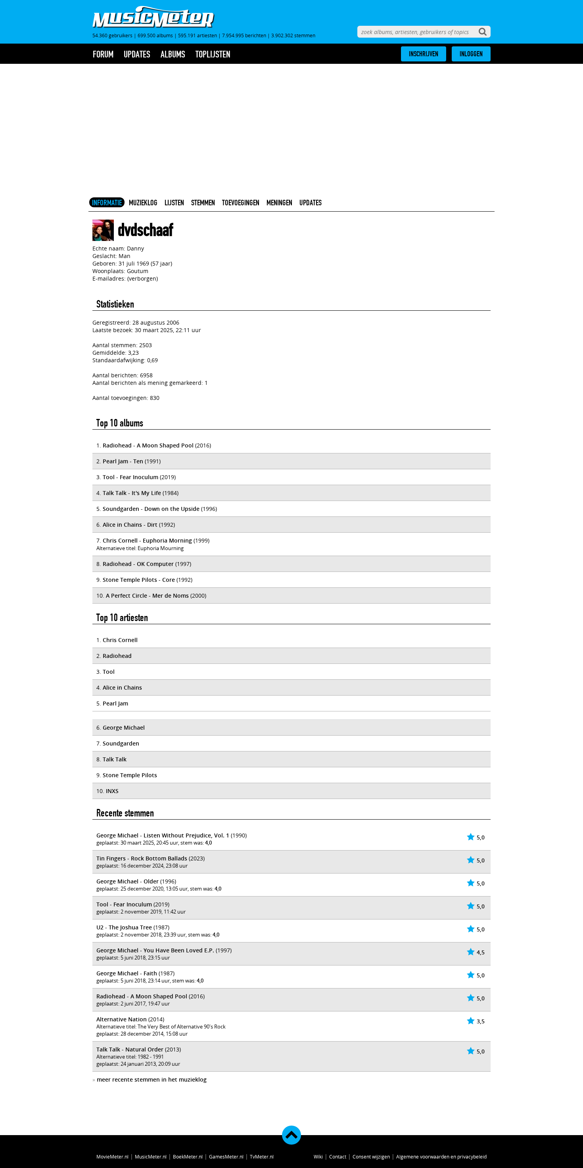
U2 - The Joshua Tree (124, 927)
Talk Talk (115, 759)
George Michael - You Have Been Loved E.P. (155, 950)
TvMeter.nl (262, 1156)
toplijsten (213, 54)
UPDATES (310, 202)
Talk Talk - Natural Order (129, 1049)
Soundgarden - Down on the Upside (151, 508)
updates (137, 54)
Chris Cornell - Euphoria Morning (147, 540)
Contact (337, 1156)
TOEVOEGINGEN (240, 202)
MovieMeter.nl (112, 1156)
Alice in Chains (122, 687)
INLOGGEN (471, 54)
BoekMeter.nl (188, 1156)
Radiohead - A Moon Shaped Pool (148, 445)
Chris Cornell (120, 640)
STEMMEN (203, 202)
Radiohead (117, 656)
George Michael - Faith (126, 973)
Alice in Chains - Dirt (130, 524)
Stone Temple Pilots (130, 775)
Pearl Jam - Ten (123, 461)
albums (173, 54)
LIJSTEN (174, 202)
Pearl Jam (115, 703)
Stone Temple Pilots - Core (139, 579)
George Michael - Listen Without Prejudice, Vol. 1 (162, 835)
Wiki (318, 1156)
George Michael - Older (127, 881)
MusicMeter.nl (151, 1156)
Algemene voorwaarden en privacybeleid (441, 1156)
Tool (109, 671)
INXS (112, 791)
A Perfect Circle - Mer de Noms (147, 595)
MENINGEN (279, 202)
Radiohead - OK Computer (138, 564)
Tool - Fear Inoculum (130, 477)
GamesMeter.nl (226, 1156)
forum (103, 54)
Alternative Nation (121, 1019)
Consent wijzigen (371, 1156)
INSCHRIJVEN (423, 54)
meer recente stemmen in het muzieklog (152, 1079)
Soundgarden (121, 743)
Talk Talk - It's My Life (132, 493)
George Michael (124, 727)
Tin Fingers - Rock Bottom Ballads (141, 858)
